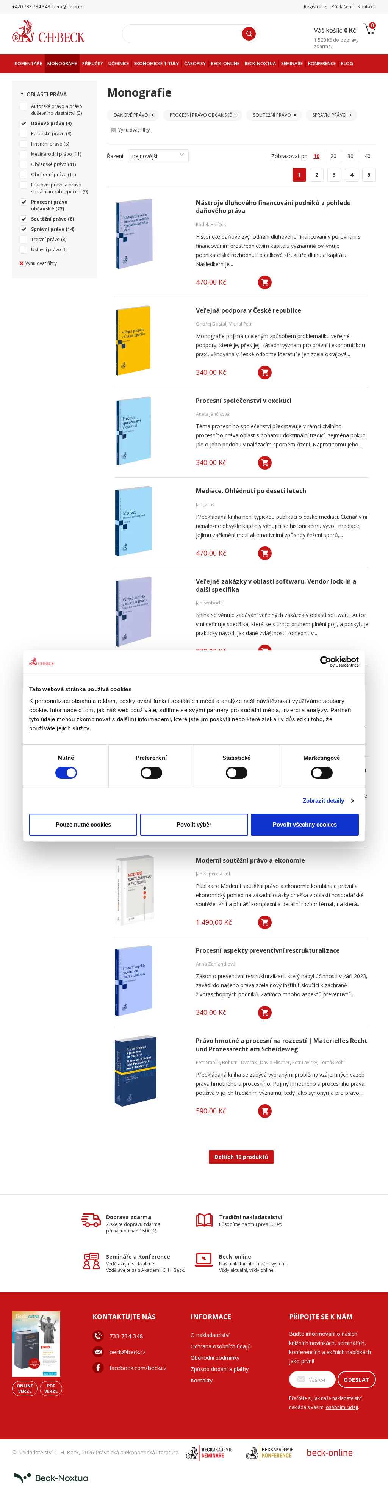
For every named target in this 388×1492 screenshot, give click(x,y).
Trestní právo (45, 239)
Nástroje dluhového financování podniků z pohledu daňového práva (273, 207)
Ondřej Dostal (211, 324)
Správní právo (47, 229)
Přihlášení (342, 6)
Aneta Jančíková (213, 414)
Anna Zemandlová (215, 964)
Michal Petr (240, 324)
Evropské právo (48, 133)
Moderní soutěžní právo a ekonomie (250, 860)
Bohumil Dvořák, (240, 1062)
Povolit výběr (194, 824)
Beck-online (235, 1256)
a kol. (225, 873)
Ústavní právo (46, 249)
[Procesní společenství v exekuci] (150, 431)
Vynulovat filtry (41, 263)
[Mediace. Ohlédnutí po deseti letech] (150, 521)
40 (368, 156)
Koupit (265, 282)
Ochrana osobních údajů (221, 1346)
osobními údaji (342, 1407)
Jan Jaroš (205, 504)
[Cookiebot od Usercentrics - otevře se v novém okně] (326, 661)
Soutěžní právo (49, 219)
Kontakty (202, 1380)
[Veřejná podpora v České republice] (150, 341)
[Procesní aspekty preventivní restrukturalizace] (150, 981)
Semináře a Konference (138, 1256)
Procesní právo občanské (49, 205)
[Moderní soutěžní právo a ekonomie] (150, 891)
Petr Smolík (208, 1062)
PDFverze (51, 1388)
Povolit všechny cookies (305, 824)
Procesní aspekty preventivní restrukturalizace (268, 951)
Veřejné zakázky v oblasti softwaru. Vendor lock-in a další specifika (276, 585)
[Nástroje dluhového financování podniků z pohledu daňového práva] (150, 233)
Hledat (249, 34)
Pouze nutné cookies (83, 824)
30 (350, 156)
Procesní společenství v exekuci (243, 401)
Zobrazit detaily (323, 800)
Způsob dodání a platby (220, 1369)
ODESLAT (357, 1379)
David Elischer (275, 1062)
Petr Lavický (304, 1062)
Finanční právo (47, 144)
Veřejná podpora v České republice (248, 311)
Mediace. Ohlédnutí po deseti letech (251, 491)
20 (333, 156)
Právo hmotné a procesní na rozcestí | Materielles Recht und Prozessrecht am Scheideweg (282, 1045)
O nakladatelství (210, 1335)
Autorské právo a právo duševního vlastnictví (56, 109)
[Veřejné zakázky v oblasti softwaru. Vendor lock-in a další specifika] (150, 612)
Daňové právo (47, 123)
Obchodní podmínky (215, 1357)
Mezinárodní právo (51, 154)
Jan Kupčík (206, 873)
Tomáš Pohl (332, 1062)
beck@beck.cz (128, 1352)
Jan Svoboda (209, 603)
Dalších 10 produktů (241, 1156)
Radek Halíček (211, 224)
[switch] (151, 773)
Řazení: (115, 156)
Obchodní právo (49, 174)
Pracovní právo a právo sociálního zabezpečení (56, 188)
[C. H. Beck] (59, 31)
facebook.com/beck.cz (138, 1367)
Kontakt (366, 6)
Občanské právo (49, 164)
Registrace (315, 6)
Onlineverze (25, 1388)
